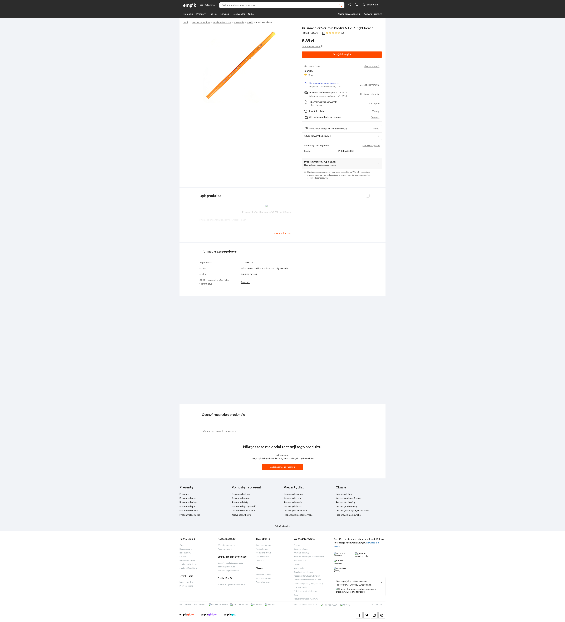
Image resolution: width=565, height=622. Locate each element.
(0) (342, 33)
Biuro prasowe (186, 549)
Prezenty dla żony (292, 498)
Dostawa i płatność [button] (369, 94)
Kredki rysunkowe (264, 22)
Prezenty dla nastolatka (243, 511)
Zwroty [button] (375, 111)
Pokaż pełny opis (282, 233)
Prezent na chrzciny (345, 502)
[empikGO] (230, 615)
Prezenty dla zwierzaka (295, 511)
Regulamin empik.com (303, 572)
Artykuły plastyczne (222, 22)
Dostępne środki (262, 557)
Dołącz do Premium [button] (369, 85)
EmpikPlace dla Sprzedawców (231, 563)
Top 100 (213, 14)
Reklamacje (299, 568)
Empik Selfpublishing (188, 568)
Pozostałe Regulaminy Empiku (307, 576)
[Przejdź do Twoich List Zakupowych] (350, 5)
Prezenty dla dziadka (190, 515)
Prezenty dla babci (189, 511)
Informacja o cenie (311, 46)
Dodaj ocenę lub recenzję (282, 467)
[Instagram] (374, 615)
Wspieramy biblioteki (188, 564)
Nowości (225, 14)
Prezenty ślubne (344, 494)
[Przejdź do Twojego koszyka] (357, 5)
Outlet (251, 14)
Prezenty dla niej (188, 498)
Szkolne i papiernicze (201, 22)
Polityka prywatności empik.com (307, 580)
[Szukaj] (340, 5)
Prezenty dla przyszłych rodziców (352, 511)
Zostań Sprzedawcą (226, 567)
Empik (185, 22)
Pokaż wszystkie (371, 146)
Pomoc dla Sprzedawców (228, 571)
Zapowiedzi (239, 14)
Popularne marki (225, 549)
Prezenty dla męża (293, 502)
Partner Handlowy (187, 561)
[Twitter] (366, 615)
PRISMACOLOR (310, 33)
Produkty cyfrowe (263, 553)
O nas (182, 545)
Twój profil (260, 561)
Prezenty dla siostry (293, 494)
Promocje (188, 14)
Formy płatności (301, 561)
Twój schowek (262, 549)
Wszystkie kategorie (226, 545)
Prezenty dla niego (189, 502)
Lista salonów (185, 553)
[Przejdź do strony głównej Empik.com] (190, 5)
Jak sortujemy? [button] (371, 66)
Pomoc (297, 545)
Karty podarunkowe (241, 515)
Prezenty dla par (187, 507)
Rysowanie (239, 22)
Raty (296, 595)
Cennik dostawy (301, 549)
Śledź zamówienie (263, 545)
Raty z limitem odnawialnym (306, 599)
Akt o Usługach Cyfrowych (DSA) (308, 584)
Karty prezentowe (263, 578)
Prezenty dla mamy (241, 498)
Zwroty (297, 564)
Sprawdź (375, 117)
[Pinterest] (381, 615)
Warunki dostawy (301, 553)
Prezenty (201, 14)
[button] (239, 66)
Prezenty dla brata (292, 507)
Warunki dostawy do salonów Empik (309, 557)
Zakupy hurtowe (263, 582)
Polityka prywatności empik (305, 591)
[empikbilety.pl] (209, 615)
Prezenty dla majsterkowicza (298, 515)
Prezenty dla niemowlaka (348, 515)
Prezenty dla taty (240, 502)
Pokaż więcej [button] (281, 526)
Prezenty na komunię (346, 507)
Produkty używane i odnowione (231, 585)
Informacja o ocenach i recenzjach (219, 431)
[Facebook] (359, 615)
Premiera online (186, 586)
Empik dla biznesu (263, 575)
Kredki (250, 22)
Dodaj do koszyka (342, 54)
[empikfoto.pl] (187, 615)
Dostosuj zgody (300, 587)
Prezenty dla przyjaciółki (244, 507)
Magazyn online (186, 582)
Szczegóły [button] (374, 104)
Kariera (183, 557)
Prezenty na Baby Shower (348, 498)
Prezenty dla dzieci (241, 494)
